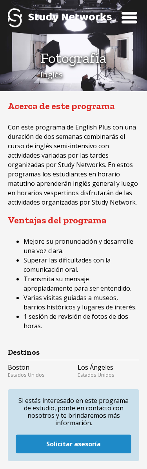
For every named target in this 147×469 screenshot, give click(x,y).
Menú (129, 17)
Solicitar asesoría (73, 444)
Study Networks (60, 17)
